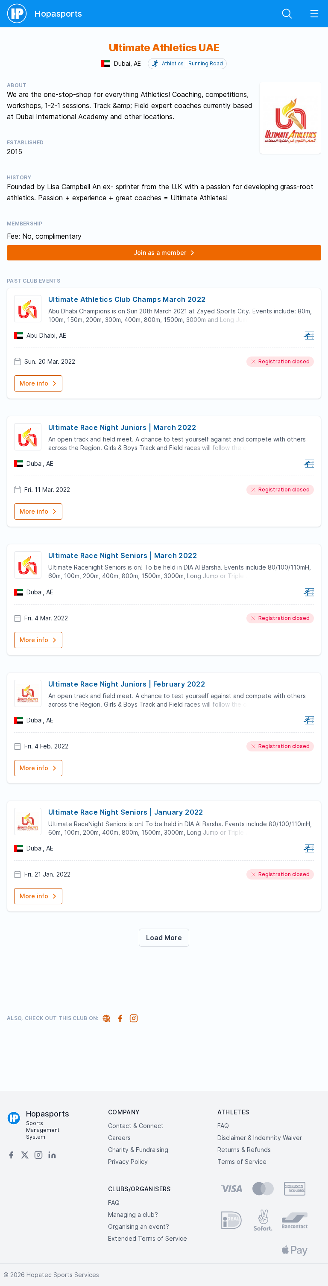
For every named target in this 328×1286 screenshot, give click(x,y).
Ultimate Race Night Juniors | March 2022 (122, 427)
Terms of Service (241, 1161)
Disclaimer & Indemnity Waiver (259, 1137)
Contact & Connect (136, 1125)
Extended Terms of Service (147, 1238)
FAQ (223, 1125)
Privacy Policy (128, 1161)
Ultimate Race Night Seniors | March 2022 (122, 555)
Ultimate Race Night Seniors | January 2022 (125, 812)
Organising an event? (138, 1226)
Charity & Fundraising (138, 1149)
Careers (119, 1137)
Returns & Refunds (244, 1149)
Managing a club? (133, 1214)
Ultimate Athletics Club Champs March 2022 (126, 299)
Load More (164, 937)
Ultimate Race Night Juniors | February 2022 (126, 684)
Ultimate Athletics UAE (164, 47)
